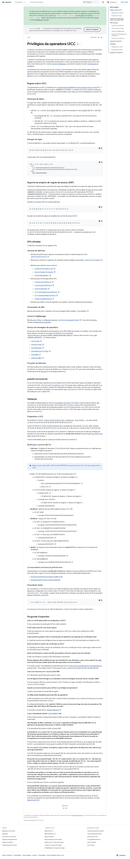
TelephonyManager (53, 710)
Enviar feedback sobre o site (55, 855)
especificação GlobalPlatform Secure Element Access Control (77, 87)
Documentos (19, 2)
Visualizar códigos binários (9, 839)
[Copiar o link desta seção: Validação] (39, 399)
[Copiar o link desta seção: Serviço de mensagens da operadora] (59, 327)
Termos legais (27, 855)
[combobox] (91, 2)
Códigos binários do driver (9, 845)
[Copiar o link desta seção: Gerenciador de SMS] (46, 307)
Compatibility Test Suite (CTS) (64, 403)
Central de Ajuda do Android (95, 831)
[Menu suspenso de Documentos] (25, 2)
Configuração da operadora (42, 322)
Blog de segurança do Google (53, 839)
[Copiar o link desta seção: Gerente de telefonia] (46, 251)
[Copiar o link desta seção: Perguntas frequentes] (51, 617)
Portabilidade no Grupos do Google (55, 848)
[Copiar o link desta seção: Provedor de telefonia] (47, 363)
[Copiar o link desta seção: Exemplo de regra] (43, 139)
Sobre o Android (7, 855)
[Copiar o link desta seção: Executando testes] (44, 585)
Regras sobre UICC (33, 800)
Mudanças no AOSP (42, 20)
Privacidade (42, 855)
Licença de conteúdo (76, 815)
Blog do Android (49, 836)
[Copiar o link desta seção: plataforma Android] (49, 379)
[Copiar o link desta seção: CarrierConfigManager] (48, 316)
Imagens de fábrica (7, 842)
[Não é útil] (101, 37)
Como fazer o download (9, 836)
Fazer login (124, 2)
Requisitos (5, 834)
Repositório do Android (8, 831)
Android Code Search (36, 2)
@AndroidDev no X (50, 834)
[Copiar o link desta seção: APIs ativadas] (42, 242)
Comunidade (17, 855)
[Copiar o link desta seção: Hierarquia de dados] (46, 99)
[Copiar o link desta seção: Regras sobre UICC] (48, 84)
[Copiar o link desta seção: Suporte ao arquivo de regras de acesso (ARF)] (75, 183)
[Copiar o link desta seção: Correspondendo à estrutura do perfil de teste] (64, 568)
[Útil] (98, 37)
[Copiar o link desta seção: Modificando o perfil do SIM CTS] (53, 445)
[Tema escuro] (99, 148)
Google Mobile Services (94, 839)
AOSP (28, 37)
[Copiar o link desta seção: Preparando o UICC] (45, 417)
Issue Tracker (91, 845)
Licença (34, 855)
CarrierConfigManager (59, 64)
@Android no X (49, 831)
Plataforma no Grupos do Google (54, 842)
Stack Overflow (91, 842)
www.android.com (92, 836)
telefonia (43, 371)
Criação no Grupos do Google (53, 845)
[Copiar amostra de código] (102, 148)
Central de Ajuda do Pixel (94, 834)
